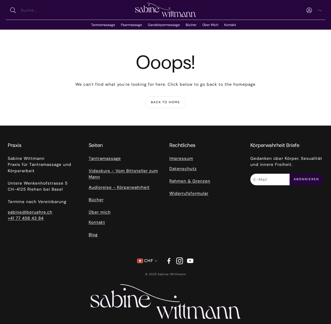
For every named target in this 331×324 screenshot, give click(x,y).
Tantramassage (105, 158)
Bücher (96, 199)
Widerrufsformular (188, 193)
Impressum (181, 158)
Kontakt (97, 222)
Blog (93, 234)
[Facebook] (169, 260)
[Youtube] (190, 260)
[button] (40, 10)
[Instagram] (179, 260)
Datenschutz (183, 168)
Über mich (100, 212)
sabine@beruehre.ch (30, 212)
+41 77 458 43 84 (26, 218)
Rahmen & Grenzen (189, 181)
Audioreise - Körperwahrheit (119, 187)
